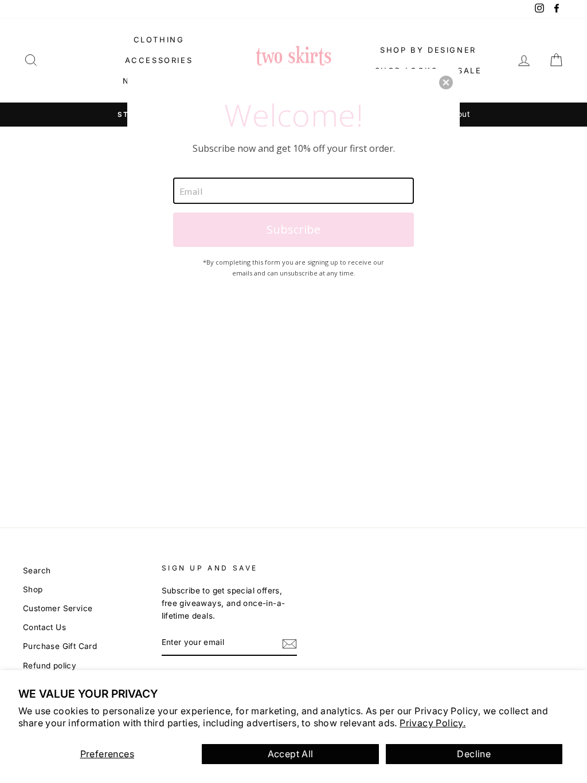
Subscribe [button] (293, 229)
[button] (446, 82)
